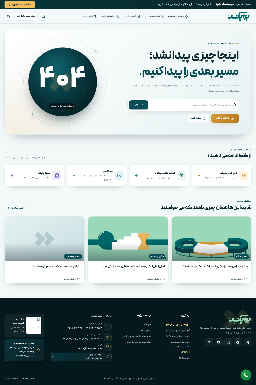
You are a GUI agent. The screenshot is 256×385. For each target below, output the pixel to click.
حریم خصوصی (11, 378)
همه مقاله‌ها (17, 208)
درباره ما (147, 324)
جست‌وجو (138, 104)
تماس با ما (146, 330)
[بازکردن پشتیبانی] (246, 374)
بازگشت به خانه (223, 118)
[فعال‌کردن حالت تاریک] (9, 16)
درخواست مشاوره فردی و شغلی (136, 336)
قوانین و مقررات (28, 378)
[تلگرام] (247, 342)
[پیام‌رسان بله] (238, 342)
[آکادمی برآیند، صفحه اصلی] (238, 16)
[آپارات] (209, 342)
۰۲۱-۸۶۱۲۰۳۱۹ (74, 328)
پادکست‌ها (184, 358)
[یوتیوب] (219, 342)
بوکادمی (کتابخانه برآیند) (177, 336)
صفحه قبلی (196, 118)
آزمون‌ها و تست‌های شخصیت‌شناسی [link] (180, 347)
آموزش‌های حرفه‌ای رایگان (177, 330)
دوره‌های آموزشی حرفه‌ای (177, 324)
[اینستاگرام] (228, 342)
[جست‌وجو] (43, 16)
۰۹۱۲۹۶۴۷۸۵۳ (94, 328)
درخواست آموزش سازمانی (139, 342)
